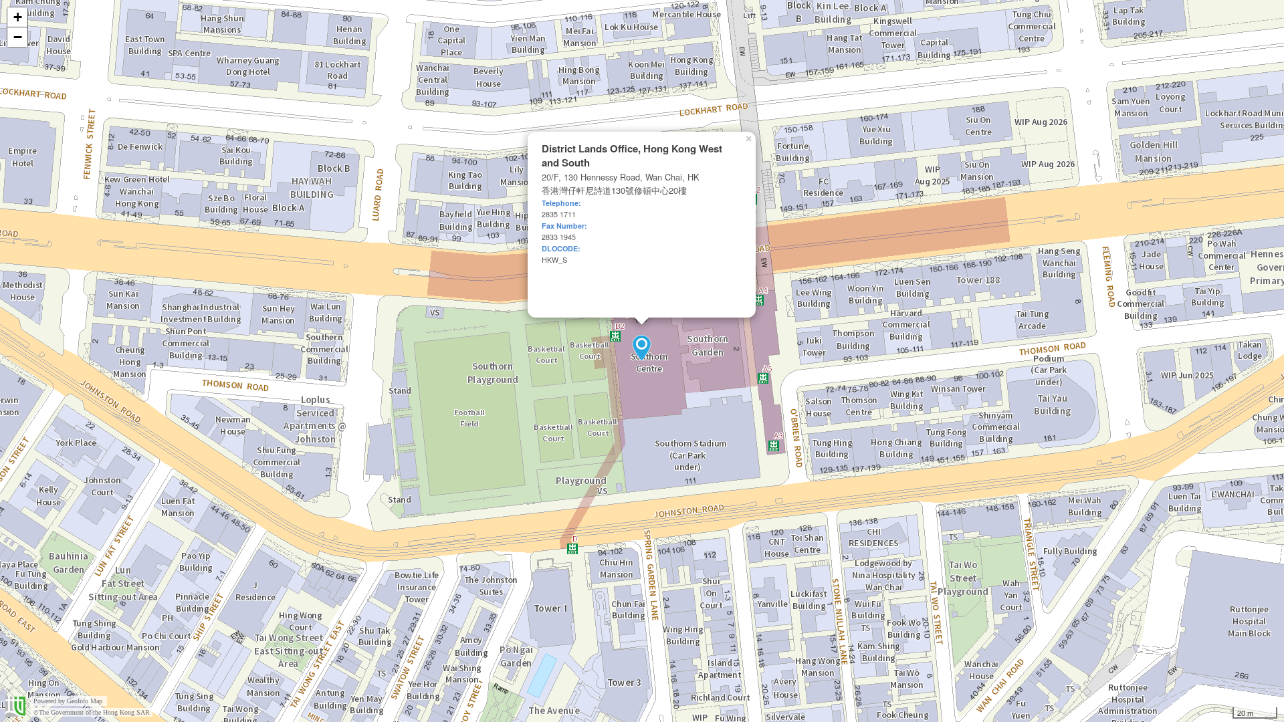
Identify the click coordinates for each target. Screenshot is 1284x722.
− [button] (17, 37)
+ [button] (17, 17)
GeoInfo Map (84, 701)
